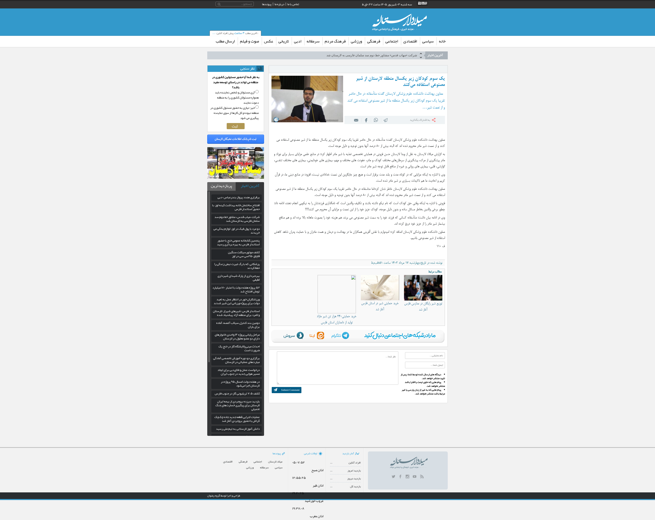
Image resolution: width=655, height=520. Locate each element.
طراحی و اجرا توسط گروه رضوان (223, 495)
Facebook (366, 120)
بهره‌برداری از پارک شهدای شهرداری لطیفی (238, 278)
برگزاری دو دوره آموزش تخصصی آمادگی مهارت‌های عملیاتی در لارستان (236, 360)
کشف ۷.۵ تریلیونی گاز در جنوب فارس (237, 393)
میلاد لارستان (275, 461)
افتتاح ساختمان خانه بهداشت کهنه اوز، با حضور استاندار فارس (236, 207)
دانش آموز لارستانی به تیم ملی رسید (238, 429)
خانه (442, 41)
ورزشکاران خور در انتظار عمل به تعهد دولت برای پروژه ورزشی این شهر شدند (237, 301)
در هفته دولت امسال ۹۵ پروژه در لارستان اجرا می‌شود (240, 384)
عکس (268, 41)
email (356, 120)
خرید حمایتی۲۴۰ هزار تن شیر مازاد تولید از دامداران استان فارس (336, 319)
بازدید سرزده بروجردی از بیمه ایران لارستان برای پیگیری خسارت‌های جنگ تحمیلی (237, 405)
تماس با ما (293, 4)
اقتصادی (410, 41)
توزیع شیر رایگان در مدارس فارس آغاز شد (423, 307)
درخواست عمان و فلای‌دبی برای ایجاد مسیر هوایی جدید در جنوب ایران (238, 372)
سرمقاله (313, 41)
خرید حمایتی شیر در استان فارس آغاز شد (380, 306)
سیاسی (428, 41)
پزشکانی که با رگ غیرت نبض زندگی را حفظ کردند (237, 266)
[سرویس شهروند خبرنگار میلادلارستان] (235, 177)
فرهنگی (373, 41)
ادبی (297, 41)
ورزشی (356, 41)
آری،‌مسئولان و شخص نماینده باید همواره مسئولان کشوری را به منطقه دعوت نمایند (237, 97)
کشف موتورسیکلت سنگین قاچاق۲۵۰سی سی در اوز (244, 254)
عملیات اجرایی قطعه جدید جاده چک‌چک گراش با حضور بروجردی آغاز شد (237, 419)
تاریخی (283, 41)
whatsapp (376, 120)
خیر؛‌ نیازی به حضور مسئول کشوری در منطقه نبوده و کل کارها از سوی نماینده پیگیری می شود (234, 113)
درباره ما (279, 4)
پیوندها (266, 4)
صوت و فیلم (249, 41)
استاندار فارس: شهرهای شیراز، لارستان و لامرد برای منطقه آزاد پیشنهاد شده (236, 313)
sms (386, 120)
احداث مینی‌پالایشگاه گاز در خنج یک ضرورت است (239, 348)
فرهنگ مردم (335, 41)
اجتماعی (391, 41)
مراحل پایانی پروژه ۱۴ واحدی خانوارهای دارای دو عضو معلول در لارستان (237, 336)
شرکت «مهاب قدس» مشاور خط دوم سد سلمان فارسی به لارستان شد (371, 53)
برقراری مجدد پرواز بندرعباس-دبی (238, 197)
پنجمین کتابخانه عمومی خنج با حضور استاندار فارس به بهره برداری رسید (238, 242)
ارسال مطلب (225, 41)
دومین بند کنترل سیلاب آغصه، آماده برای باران (238, 325)
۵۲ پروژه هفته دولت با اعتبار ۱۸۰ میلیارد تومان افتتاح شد (236, 289)
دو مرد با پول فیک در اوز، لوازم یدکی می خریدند (236, 231)
